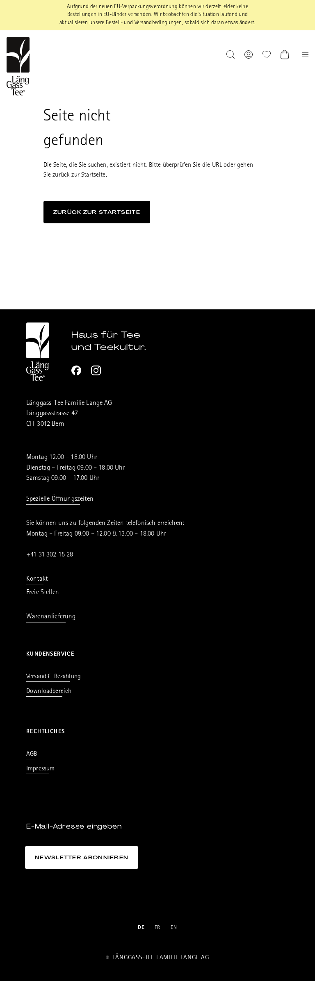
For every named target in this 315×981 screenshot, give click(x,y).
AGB (31, 754)
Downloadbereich (48, 691)
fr (158, 928)
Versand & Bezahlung (53, 677)
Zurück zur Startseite (96, 212)
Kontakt (37, 579)
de (141, 928)
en (174, 928)
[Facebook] (76, 370)
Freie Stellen (42, 592)
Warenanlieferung (51, 616)
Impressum (40, 769)
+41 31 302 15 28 (49, 555)
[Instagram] (96, 370)
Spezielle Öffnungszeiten (60, 499)
